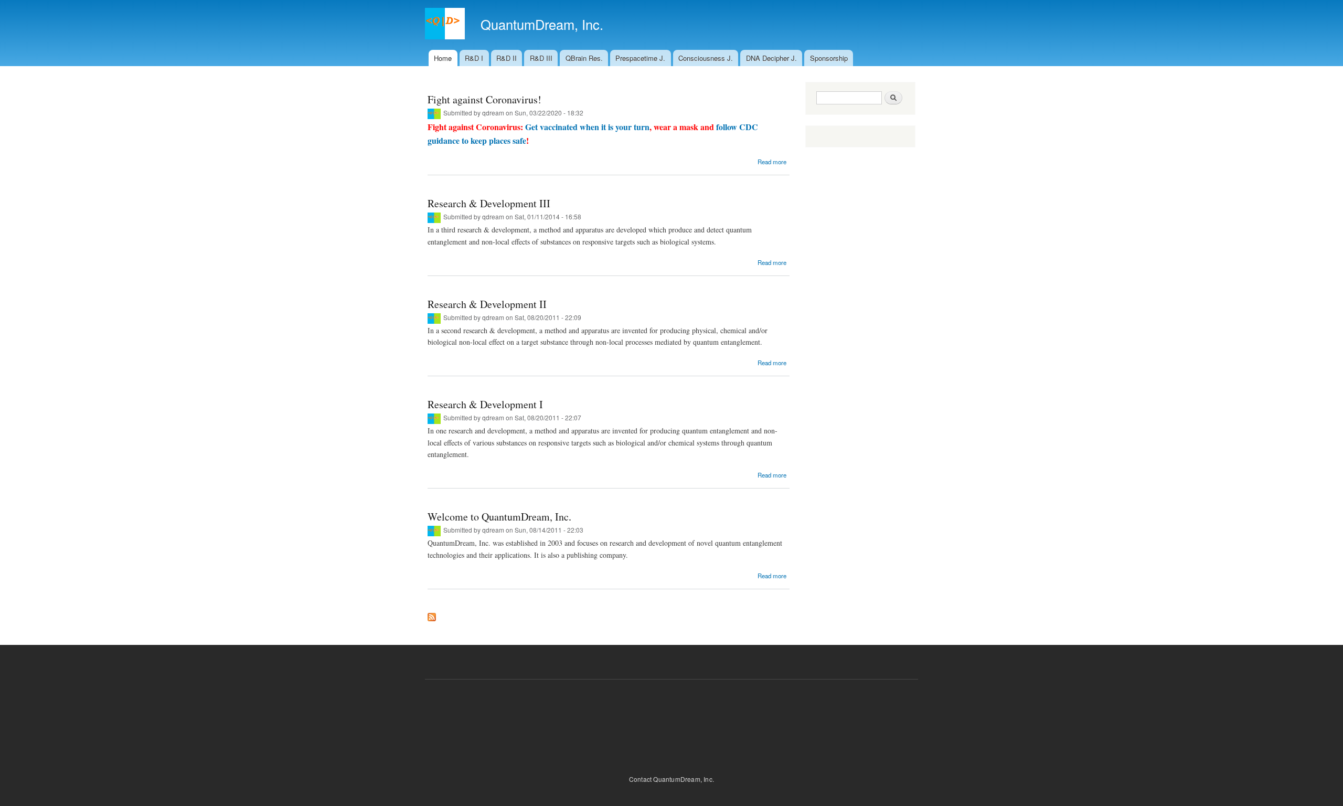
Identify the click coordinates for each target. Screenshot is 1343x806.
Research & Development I (485, 404)
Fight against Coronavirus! (484, 99)
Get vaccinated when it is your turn (587, 127)
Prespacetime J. (640, 58)
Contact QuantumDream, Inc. (671, 779)
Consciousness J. (705, 58)
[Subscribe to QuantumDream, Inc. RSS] (432, 614)
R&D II (506, 58)
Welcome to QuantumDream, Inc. (499, 517)
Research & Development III (489, 203)
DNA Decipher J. (771, 58)
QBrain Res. (584, 58)
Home (443, 58)
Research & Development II (487, 304)
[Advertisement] (671, 724)
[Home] (446, 25)
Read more (772, 161)
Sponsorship (829, 58)
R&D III (541, 58)
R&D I (474, 58)
